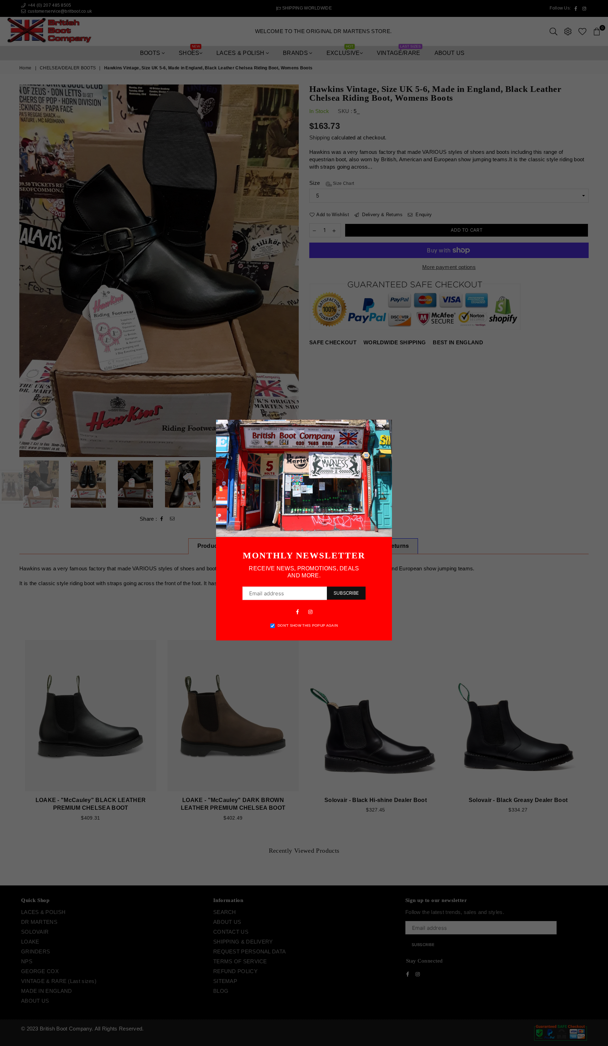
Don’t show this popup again (308, 625)
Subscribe (346, 593)
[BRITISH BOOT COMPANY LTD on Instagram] (310, 611)
